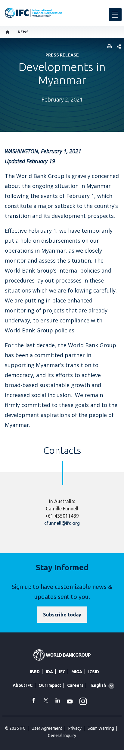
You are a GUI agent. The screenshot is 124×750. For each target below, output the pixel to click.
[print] (108, 47)
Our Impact (50, 685)
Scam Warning (101, 728)
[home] (7, 32)
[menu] (115, 14)
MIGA (76, 671)
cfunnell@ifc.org (62, 523)
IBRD (35, 671)
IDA (49, 671)
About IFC (23, 685)
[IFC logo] (33, 13)
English (98, 685)
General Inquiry (62, 735)
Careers (75, 685)
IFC (62, 671)
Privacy (75, 728)
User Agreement (47, 728)
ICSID (93, 671)
